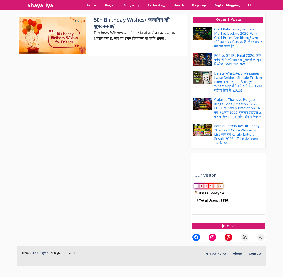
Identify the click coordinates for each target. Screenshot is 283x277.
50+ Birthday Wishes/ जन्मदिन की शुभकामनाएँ (132, 22)
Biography (131, 5)
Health (179, 5)
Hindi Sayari (40, 253)
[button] (249, 5)
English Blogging (227, 5)
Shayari (109, 5)
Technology (157, 5)
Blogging (199, 5)
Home (91, 5)
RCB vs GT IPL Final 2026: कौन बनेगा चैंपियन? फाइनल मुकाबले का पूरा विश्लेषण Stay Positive (237, 59)
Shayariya (40, 5)
